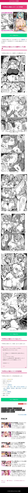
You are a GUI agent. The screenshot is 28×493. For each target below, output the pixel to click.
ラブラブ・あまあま (20, 386)
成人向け (13, 388)
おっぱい (10, 408)
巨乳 (8, 386)
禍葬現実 (23, 39)
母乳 (15, 386)
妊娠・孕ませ (18, 388)
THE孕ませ (9, 384)
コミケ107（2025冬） (18, 408)
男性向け (8, 388)
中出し (11, 386)
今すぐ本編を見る (14, 35)
